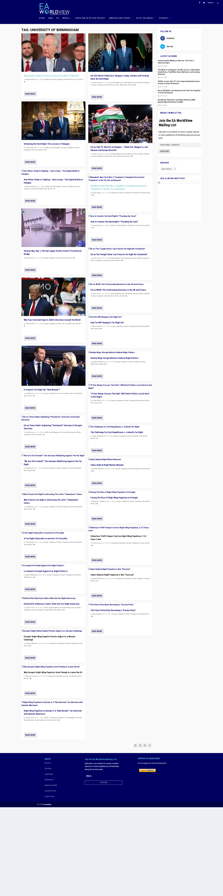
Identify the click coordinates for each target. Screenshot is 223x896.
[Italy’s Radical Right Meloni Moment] (120, 459)
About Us (48, 763)
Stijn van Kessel (31, 676)
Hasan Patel (30, 79)
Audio (46, 432)
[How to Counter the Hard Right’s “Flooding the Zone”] (120, 216)
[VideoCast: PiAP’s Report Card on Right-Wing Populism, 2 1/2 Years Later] (120, 529)
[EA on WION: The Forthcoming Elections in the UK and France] (120, 284)
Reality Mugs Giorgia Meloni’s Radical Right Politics (114, 358)
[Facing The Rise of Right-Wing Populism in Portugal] (120, 492)
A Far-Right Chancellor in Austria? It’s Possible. (46, 538)
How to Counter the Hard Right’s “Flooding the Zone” (114, 221)
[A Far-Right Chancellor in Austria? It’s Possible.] (53, 533)
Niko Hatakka (97, 614)
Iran (50, 18)
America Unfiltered (119, 18)
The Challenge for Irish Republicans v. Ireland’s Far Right (117, 432)
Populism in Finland (137, 614)
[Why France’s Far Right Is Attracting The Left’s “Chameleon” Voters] (53, 494)
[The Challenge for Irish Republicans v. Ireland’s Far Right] (120, 426)
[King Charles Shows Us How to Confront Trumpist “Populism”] (53, 52)
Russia (64, 258)
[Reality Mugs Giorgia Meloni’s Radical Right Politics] (120, 352)
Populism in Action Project (90, 18)
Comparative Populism (56, 643)
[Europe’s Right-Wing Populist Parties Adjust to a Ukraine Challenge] (53, 631)
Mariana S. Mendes (99, 501)
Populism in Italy (42, 610)
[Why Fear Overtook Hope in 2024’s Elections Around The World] (53, 297)
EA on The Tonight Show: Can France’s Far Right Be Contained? (119, 254)
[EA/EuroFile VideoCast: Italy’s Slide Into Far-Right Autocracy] (53, 598)
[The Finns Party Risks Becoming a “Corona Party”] (120, 604)
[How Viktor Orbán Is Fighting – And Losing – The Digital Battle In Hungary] (53, 173)
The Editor (48, 768)
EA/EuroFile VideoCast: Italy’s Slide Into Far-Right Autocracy (51, 604)
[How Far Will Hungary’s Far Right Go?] (120, 317)
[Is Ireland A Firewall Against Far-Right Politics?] (53, 565)
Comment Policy (50, 791)
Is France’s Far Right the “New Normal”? (42, 389)
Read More (30, 94)
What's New (43, 189)
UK (73, 79)
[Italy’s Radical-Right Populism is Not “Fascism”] (120, 569)
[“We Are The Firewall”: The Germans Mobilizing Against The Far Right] (53, 455)
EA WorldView (47, 804)
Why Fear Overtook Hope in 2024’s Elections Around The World (52, 320)
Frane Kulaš (30, 542)
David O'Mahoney (31, 575)
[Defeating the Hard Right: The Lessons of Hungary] (53, 120)
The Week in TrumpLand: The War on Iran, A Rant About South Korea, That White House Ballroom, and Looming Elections (179, 72)
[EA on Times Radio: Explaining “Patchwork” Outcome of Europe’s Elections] (53, 418)
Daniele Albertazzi (32, 643)
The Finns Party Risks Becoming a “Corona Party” (113, 610)
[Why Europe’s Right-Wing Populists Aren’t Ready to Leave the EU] (53, 666)
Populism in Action (50, 79)
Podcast (163, 18)
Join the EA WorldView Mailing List (175, 122)
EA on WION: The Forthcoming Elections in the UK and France (118, 290)
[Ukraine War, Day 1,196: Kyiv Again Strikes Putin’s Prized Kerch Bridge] (53, 227)
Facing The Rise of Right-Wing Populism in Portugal (114, 497)
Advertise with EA (51, 785)
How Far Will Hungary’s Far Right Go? (107, 322)
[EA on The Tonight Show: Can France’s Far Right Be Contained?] (120, 248)
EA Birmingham (55, 148)
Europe (63, 148)
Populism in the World (64, 79)
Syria (42, 18)
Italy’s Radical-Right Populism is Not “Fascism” (112, 575)
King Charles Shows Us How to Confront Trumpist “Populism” (51, 75)
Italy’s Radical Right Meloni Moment (107, 465)
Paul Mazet (29, 393)
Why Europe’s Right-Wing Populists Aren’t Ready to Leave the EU (53, 672)
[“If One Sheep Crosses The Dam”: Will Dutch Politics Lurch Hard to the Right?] (120, 387)
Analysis (47, 148)
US (57, 18)
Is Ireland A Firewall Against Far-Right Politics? (46, 571)
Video (117, 85)
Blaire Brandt (30, 186)
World (65, 18)
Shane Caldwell (97, 436)
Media (78, 432)
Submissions (49, 780)
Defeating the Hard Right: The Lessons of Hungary (47, 144)
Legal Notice (49, 774)
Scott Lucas (30, 258)
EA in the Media (144, 18)
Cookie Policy (49, 796)
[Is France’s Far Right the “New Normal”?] (53, 366)
